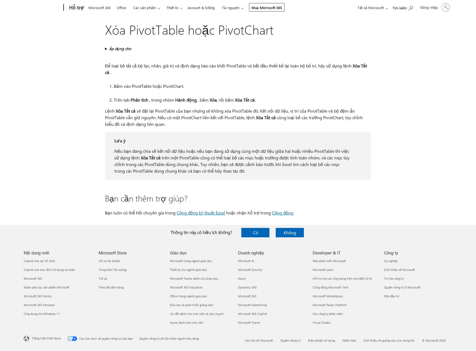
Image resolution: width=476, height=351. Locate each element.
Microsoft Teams (249, 322)
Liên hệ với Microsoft (259, 340)
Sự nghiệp (390, 261)
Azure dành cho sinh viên (186, 322)
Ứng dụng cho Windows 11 (42, 314)
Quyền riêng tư (290, 340)
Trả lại (103, 278)
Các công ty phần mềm (328, 314)
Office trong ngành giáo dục (188, 296)
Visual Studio (321, 322)
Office (121, 7)
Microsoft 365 (99, 7)
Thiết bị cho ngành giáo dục (188, 270)
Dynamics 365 (247, 287)
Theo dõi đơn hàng (111, 287)
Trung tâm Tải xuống (112, 270)
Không (290, 232)
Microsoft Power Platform (330, 305)
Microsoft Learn (323, 270)
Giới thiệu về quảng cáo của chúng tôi (389, 340)
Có (255, 232)
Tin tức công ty (394, 278)
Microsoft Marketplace (328, 296)
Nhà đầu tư (391, 296)
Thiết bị (172, 7)
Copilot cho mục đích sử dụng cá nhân (49, 270)
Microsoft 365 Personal (39, 305)
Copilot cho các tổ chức (39, 261)
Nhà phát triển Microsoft (329, 261)
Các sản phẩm (144, 7)
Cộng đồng (282, 213)
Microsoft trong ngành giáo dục (191, 261)
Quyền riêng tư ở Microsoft (402, 287)
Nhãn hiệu (349, 340)
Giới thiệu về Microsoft (399, 270)
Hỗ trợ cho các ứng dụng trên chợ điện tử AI (342, 278)
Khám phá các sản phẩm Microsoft (46, 287)
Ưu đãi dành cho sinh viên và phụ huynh (196, 314)
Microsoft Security (250, 270)
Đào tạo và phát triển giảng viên (191, 305)
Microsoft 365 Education (186, 287)
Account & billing (201, 7)
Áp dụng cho (120, 48)
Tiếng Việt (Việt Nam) (46, 338)
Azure (242, 278)
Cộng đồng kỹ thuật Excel (201, 213)
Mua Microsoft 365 (266, 7)
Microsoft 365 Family (38, 296)
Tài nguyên (230, 7)
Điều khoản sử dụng (321, 340)
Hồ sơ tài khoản (109, 261)
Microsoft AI (246, 261)
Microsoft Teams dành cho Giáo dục (194, 278)
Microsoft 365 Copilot (252, 314)
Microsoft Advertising (252, 305)
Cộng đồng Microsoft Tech (330, 287)
